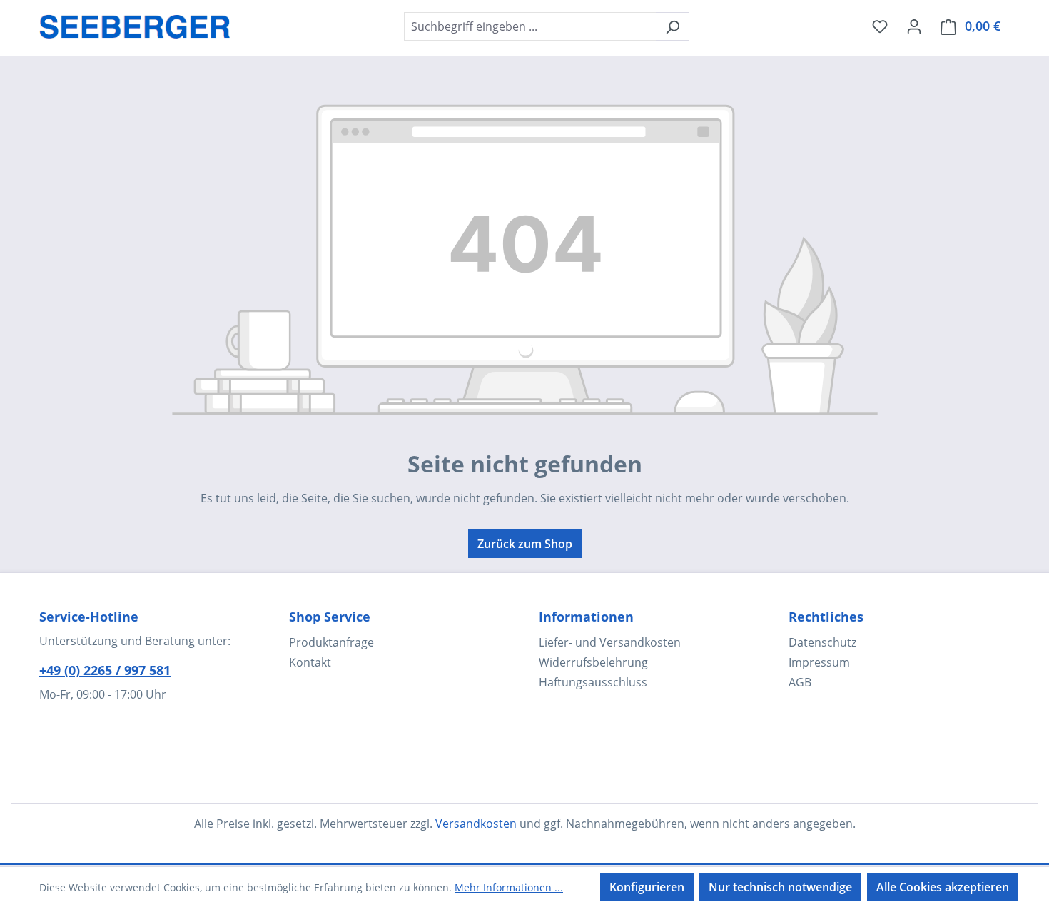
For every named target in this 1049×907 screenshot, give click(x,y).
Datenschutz (822, 642)
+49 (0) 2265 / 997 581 (105, 670)
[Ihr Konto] (914, 25)
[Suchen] (672, 26)
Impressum (819, 662)
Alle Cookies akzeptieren (942, 887)
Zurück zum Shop (524, 544)
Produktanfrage (331, 642)
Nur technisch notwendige (780, 887)
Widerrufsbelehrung (593, 662)
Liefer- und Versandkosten (610, 642)
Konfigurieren (646, 887)
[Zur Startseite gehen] (134, 24)
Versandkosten (476, 823)
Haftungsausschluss (593, 682)
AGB (800, 682)
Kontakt (310, 662)
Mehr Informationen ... (509, 887)
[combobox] (530, 26)
